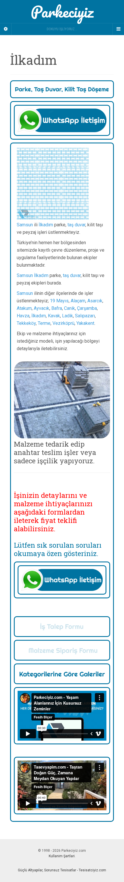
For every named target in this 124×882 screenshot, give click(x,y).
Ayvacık (41, 308)
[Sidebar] (6, 29)
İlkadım (46, 224)
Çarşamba (87, 308)
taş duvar (76, 224)
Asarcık (94, 301)
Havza (23, 315)
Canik (69, 308)
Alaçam (78, 301)
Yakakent (85, 323)
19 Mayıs (59, 301)
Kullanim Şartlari (62, 856)
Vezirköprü (63, 323)
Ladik (67, 315)
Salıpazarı (85, 315)
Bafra (56, 308)
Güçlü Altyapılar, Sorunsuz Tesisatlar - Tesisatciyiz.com (62, 870)
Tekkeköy (26, 323)
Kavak (54, 315)
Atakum (24, 308)
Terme (44, 323)
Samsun (25, 224)
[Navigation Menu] (118, 29)
